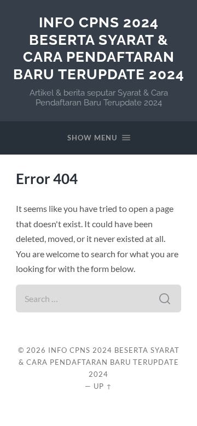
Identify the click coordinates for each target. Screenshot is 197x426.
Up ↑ (103, 386)
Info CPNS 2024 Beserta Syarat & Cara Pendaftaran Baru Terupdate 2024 (98, 48)
